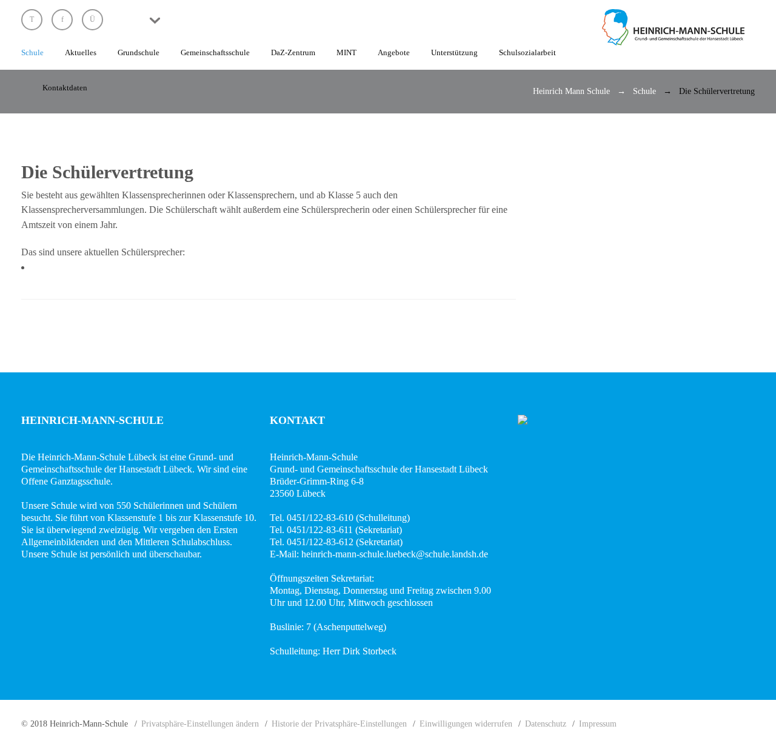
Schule (644, 91)
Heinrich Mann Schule (571, 91)
